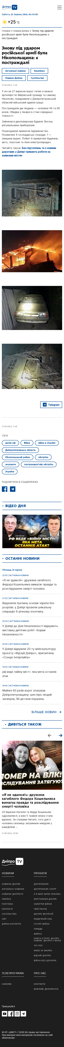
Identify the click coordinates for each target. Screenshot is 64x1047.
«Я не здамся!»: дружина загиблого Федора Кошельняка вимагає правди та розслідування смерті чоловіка (30, 800)
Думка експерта (11, 924)
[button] (60, 735)
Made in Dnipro (43, 951)
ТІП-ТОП (38, 946)
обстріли (43, 457)
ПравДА (38, 929)
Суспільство (37, 78)
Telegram (53, 404)
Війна (27, 443)
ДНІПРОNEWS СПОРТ (45, 889)
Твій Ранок (40, 909)
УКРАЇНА (6, 899)
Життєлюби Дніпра (45, 899)
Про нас (40, 973)
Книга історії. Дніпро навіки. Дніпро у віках (47, 939)
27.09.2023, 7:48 (9, 85)
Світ (4, 919)
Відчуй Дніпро (42, 955)
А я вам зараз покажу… (48, 894)
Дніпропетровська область (20, 450)
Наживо (7, 984)
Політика (7, 904)
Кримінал (39, 70)
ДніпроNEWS (41, 884)
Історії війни (41, 924)
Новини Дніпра (21, 30)
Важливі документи (46, 989)
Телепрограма (13, 973)
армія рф (10, 443)
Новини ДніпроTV (12, 894)
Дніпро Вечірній (43, 914)
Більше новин (44, 712)
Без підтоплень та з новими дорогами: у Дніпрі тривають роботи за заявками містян (29, 151)
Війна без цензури (45, 960)
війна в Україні (46, 443)
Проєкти (40, 873)
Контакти (39, 984)
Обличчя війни (43, 904)
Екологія (7, 909)
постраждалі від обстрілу (38, 464)
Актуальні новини (15, 70)
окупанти (10, 464)
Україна (9, 471)
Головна (6, 30)
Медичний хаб (43, 919)
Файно (38, 934)
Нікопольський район (17, 457)
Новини (8, 873)
